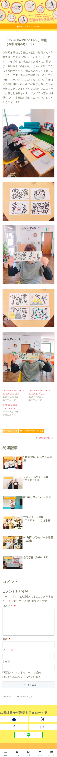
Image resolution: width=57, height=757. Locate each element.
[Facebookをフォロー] (14, 727)
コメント (9, 605)
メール (8, 650)
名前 (7, 639)
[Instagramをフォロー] (43, 727)
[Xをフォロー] (43, 719)
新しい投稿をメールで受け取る (23, 677)
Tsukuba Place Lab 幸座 (33, 431)
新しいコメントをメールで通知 (23, 672)
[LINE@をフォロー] (28, 735)
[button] (51, 520)
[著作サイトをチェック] (14, 719)
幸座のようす (11, 431)
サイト (6, 661)
